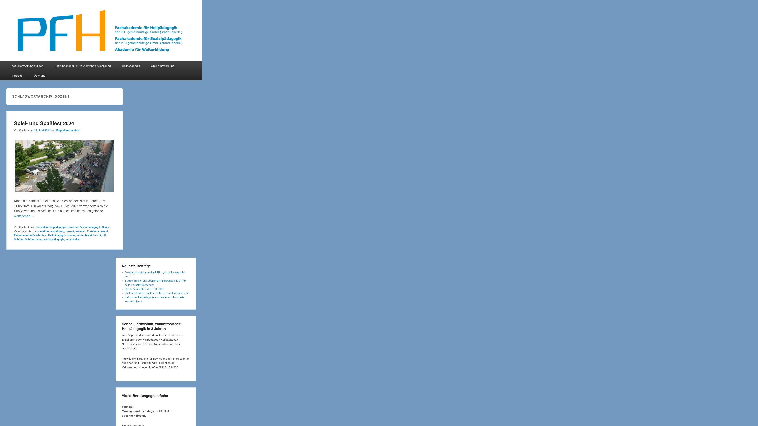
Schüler (18, 239)
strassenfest (73, 239)
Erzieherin (93, 231)
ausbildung (57, 231)
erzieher (80, 231)
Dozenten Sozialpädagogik (84, 227)
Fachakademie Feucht (27, 235)
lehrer (80, 235)
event (104, 231)
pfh (105, 235)
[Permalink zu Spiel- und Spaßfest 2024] (64, 195)
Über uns (39, 75)
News (105, 227)
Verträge (17, 75)
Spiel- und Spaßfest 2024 (44, 123)
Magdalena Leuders (68, 130)
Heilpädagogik (131, 65)
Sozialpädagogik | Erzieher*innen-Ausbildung (83, 65)
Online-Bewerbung (162, 65)
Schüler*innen (33, 239)
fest (44, 235)
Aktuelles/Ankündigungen (27, 65)
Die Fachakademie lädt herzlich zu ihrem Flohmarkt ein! (157, 293)
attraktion (43, 231)
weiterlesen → (24, 216)
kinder (71, 235)
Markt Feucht (93, 235)
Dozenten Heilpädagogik (51, 227)
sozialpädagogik (54, 239)
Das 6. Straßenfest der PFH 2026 (144, 289)
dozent (70, 231)
